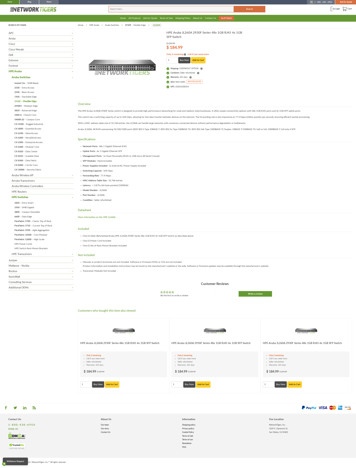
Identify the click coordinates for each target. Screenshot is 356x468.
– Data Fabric (25, 160)
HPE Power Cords (23, 244)
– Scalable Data (26, 156)
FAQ (184, 447)
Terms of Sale (166, 18)
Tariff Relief (226, 18)
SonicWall (14, 277)
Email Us (13, 429)
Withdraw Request (15, 461)
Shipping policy (188, 425)
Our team (105, 425)
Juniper (13, 260)
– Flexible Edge (25, 101)
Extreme (13, 60)
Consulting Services (20, 282)
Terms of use (187, 440)
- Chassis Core (25, 115)
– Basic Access (24, 92)
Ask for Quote (150, 18)
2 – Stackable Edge (25, 97)
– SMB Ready (26, 83)
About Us (197, 18)
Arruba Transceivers (23, 181)
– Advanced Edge (25, 110)
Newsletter (186, 443)
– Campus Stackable (27, 212)
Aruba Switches (21, 77)
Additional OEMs (19, 287)
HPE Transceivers (22, 254)
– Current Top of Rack (33, 226)
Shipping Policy (182, 18)
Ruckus (13, 271)
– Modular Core (26, 147)
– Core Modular (30, 235)
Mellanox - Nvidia (19, 266)
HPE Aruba (15, 71)
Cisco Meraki (16, 49)
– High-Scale (29, 239)
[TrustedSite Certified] (16, 446)
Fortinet (13, 66)
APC (11, 33)
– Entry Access (24, 88)
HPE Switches (20, 197)
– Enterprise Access (28, 142)
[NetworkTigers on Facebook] (6, 409)
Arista (12, 38)
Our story (105, 429)
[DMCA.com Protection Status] (16, 435)
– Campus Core (27, 119)
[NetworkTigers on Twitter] (15, 409)
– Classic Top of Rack (32, 221)
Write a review (255, 294)
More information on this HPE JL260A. (97, 217)
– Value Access (26, 133)
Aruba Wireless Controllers (27, 186)
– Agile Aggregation (32, 230)
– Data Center (25, 151)
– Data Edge (23, 217)
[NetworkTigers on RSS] (34, 409)
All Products (134, 18)
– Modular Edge (26, 106)
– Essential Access (27, 129)
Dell (11, 55)
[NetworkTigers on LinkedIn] (24, 409)
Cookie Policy (188, 432)
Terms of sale (187, 436)
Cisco (12, 44)
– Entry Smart (24, 203)
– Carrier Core (26, 165)
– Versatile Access (27, 138)
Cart (349, 9)
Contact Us (210, 18)
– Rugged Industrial (28, 124)
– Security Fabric (27, 170)
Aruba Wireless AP (22, 175)
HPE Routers (19, 192)
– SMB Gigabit (24, 207)
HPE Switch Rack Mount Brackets (31, 248)
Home (123, 18)
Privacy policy (188, 429)
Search (249, 9)
